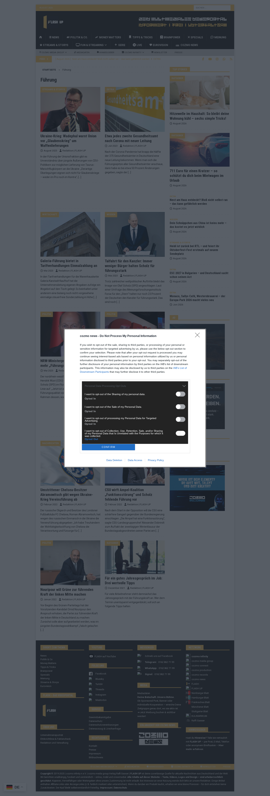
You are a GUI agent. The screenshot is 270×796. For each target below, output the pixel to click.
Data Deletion (114, 460)
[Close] (198, 336)
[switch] (180, 394)
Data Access (135, 460)
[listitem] (135, 386)
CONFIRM (108, 447)
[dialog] (135, 398)
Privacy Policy (156, 460)
